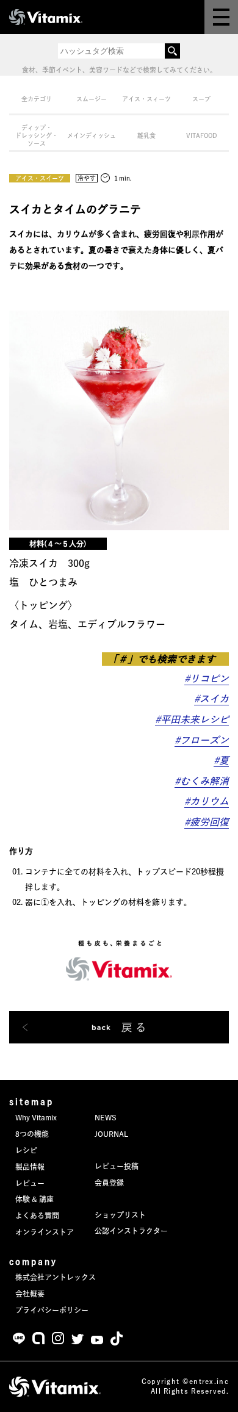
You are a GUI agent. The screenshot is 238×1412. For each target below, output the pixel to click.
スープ (201, 99)
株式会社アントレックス (55, 1277)
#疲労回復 (206, 822)
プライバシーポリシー (51, 1310)
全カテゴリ (36, 99)
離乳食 (146, 135)
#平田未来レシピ (192, 719)
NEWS (106, 1117)
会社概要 (30, 1293)
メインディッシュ (91, 135)
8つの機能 (32, 1133)
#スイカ (211, 699)
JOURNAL (111, 1133)
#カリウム (206, 801)
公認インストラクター (131, 1230)
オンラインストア (44, 1232)
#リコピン (206, 678)
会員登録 (109, 1182)
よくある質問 (37, 1215)
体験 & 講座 (34, 1199)
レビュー (30, 1183)
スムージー (91, 99)
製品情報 (30, 1166)
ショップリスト (120, 1215)
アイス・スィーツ (146, 99)
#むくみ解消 (202, 781)
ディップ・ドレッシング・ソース (36, 135)
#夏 (221, 760)
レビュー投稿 (117, 1166)
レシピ (26, 1150)
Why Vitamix (36, 1117)
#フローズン (202, 740)
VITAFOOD (201, 135)
